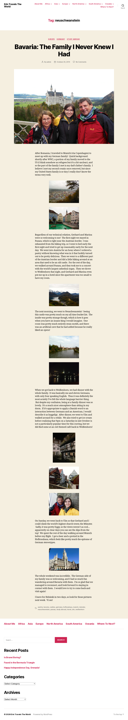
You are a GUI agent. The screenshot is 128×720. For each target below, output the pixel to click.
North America (78, 4)
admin (49, 62)
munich (75, 607)
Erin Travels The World (12, 5)
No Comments (81, 62)
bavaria (46, 607)
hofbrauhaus (67, 607)
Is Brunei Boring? (12, 657)
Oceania (108, 4)
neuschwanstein (44, 609)
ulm (73, 609)
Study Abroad (73, 39)
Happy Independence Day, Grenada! (22, 667)
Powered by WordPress (42, 714)
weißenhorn (80, 609)
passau (53, 609)
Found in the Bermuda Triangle (19, 662)
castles (52, 607)
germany (59, 607)
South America (95, 4)
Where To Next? (107, 7)
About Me (38, 4)
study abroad (61, 609)
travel (69, 609)
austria (40, 607)
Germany (61, 39)
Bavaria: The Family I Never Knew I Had (64, 50)
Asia (56, 4)
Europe (65, 4)
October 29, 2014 (63, 62)
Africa (47, 4)
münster (82, 607)
